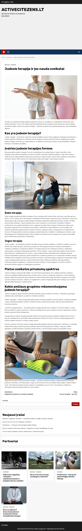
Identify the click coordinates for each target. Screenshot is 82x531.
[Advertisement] (41, 34)
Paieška (5, 401)
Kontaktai (5, 525)
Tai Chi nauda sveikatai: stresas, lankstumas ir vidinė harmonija (23, 431)
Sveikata (13, 64)
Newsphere (51, 529)
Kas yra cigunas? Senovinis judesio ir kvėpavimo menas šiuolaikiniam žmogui (27, 428)
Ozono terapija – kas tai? (68, 393)
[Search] (79, 52)
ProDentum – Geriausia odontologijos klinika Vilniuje (19, 425)
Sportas (7, 64)
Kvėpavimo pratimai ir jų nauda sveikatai (19, 393)
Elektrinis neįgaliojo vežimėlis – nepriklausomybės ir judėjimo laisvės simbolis (27, 418)
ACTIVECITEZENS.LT (23, 9)
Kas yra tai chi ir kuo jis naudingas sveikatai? (17, 422)
